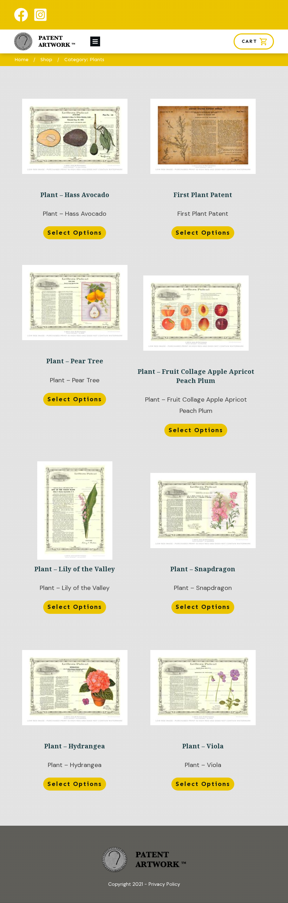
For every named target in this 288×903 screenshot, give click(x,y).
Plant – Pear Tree (74, 351)
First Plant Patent (202, 170)
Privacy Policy (164, 884)
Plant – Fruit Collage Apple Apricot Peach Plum (195, 357)
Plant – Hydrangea (74, 721)
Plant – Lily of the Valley (74, 544)
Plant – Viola (202, 721)
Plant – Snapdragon (202, 544)
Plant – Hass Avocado (74, 170)
